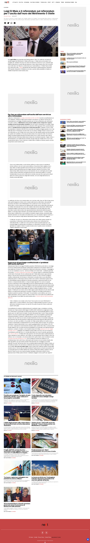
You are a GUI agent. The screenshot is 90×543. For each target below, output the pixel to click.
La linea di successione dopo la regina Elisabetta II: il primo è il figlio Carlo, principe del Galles (76, 158)
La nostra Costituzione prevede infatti (23, 272)
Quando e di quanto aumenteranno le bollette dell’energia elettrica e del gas (76, 150)
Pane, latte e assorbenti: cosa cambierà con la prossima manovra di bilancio (76, 122)
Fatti (53, 2)
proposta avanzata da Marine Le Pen (17, 338)
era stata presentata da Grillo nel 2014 (29, 118)
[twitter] (8, 24)
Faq (76, 2)
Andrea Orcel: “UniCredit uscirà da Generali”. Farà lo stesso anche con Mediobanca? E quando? (43, 424)
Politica (21, 2)
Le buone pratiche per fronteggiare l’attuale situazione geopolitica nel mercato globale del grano (43, 479)
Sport (49, 2)
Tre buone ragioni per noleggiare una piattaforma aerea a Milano (16, 478)
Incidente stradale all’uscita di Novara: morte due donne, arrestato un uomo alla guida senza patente (76, 145)
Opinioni (57, 2)
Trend (62, 2)
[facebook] (5, 24)
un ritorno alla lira (13, 333)
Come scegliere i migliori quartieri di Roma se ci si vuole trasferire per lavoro (76, 154)
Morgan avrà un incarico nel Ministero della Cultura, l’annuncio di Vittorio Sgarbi (76, 134)
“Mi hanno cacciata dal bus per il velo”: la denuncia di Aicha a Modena (76, 138)
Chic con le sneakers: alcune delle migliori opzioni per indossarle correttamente (75, 54)
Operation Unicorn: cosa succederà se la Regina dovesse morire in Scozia (76, 162)
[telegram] (14, 24)
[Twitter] (45, 531)
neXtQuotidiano (7, 457)
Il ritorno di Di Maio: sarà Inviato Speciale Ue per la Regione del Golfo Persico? (76, 126)
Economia (26, 2)
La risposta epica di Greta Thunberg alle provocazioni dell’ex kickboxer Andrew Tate (76, 67)
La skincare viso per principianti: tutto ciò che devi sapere (76, 58)
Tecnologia (43, 2)
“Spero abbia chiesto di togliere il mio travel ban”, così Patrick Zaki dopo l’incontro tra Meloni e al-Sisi (75, 130)
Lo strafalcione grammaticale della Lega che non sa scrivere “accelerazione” (76, 71)
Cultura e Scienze (34, 2)
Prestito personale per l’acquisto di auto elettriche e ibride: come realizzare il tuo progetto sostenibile (17, 397)
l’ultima (20, 67)
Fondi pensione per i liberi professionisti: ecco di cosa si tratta (44, 450)
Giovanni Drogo (7, 16)
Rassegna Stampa (69, 2)
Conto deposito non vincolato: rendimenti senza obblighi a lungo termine (43, 397)
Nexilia (5, 403)
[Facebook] (41, 531)
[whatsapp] (11, 24)
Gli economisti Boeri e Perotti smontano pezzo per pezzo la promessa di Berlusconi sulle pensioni (17, 505)
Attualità (15, 2)
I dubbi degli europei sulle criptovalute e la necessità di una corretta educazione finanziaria (17, 424)
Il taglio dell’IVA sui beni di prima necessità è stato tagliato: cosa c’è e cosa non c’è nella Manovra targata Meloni (16, 451)
